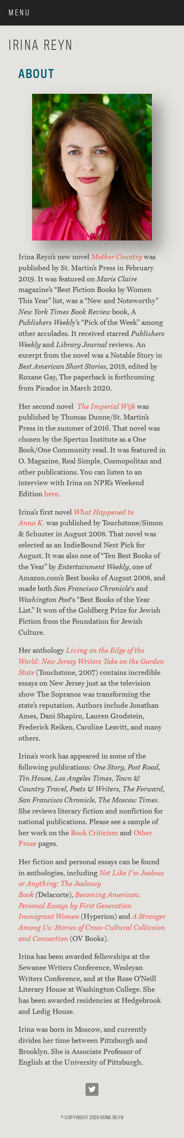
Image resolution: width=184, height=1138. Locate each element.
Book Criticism (94, 832)
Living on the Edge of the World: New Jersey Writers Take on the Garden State (91, 661)
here (51, 493)
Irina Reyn (41, 44)
